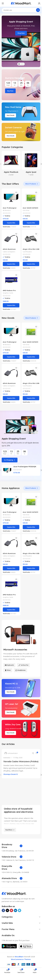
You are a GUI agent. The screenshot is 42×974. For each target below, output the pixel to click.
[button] (4, 41)
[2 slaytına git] (20, 64)
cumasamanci (13, 750)
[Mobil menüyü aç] (3, 3)
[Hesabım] (37, 3)
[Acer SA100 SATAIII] (30, 196)
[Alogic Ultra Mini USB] (30, 237)
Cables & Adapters (9, 249)
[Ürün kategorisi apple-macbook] (11, 163)
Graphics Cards (8, 290)
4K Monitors (7, 209)
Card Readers (26, 249)
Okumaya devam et (10, 774)
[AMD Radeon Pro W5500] (10, 277)
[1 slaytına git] (18, 64)
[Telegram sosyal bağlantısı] (19, 906)
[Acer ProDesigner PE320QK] (10, 196)
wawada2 (6, 754)
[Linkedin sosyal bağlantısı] (15, 906)
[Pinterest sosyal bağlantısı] (11, 906)
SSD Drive (25, 209)
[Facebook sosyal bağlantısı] (3, 906)
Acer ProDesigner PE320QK (24, 461)
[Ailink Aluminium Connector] (10, 237)
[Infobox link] (12, 842)
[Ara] (36, 10)
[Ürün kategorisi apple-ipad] (30, 163)
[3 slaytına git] (22, 64)
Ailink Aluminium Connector (9, 248)
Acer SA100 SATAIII (29, 206)
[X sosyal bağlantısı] (7, 906)
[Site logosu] (20, 3)
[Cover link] (20, 84)
